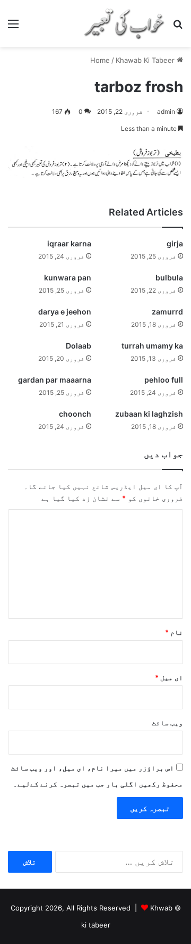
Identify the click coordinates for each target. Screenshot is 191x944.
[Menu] (13, 27)
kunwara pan (67, 277)
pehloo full (163, 379)
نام (174, 632)
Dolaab (78, 345)
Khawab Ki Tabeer (145, 60)
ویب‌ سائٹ (167, 722)
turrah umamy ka (152, 345)
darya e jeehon (64, 311)
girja (175, 243)
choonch (75, 413)
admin (166, 111)
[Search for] (177, 27)
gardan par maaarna (54, 379)
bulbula (169, 277)
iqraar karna (69, 243)
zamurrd (167, 311)
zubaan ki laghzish (149, 413)
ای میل (169, 677)
